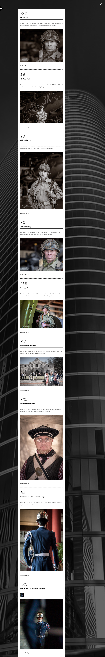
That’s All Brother (26, 79)
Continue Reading (24, 66)
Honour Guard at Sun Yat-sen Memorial (32, 588)
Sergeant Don (24, 288)
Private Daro (24, 17)
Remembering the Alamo (28, 346)
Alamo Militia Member (27, 403)
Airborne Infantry (25, 226)
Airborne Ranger (25, 140)
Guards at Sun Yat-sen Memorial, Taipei (32, 497)
